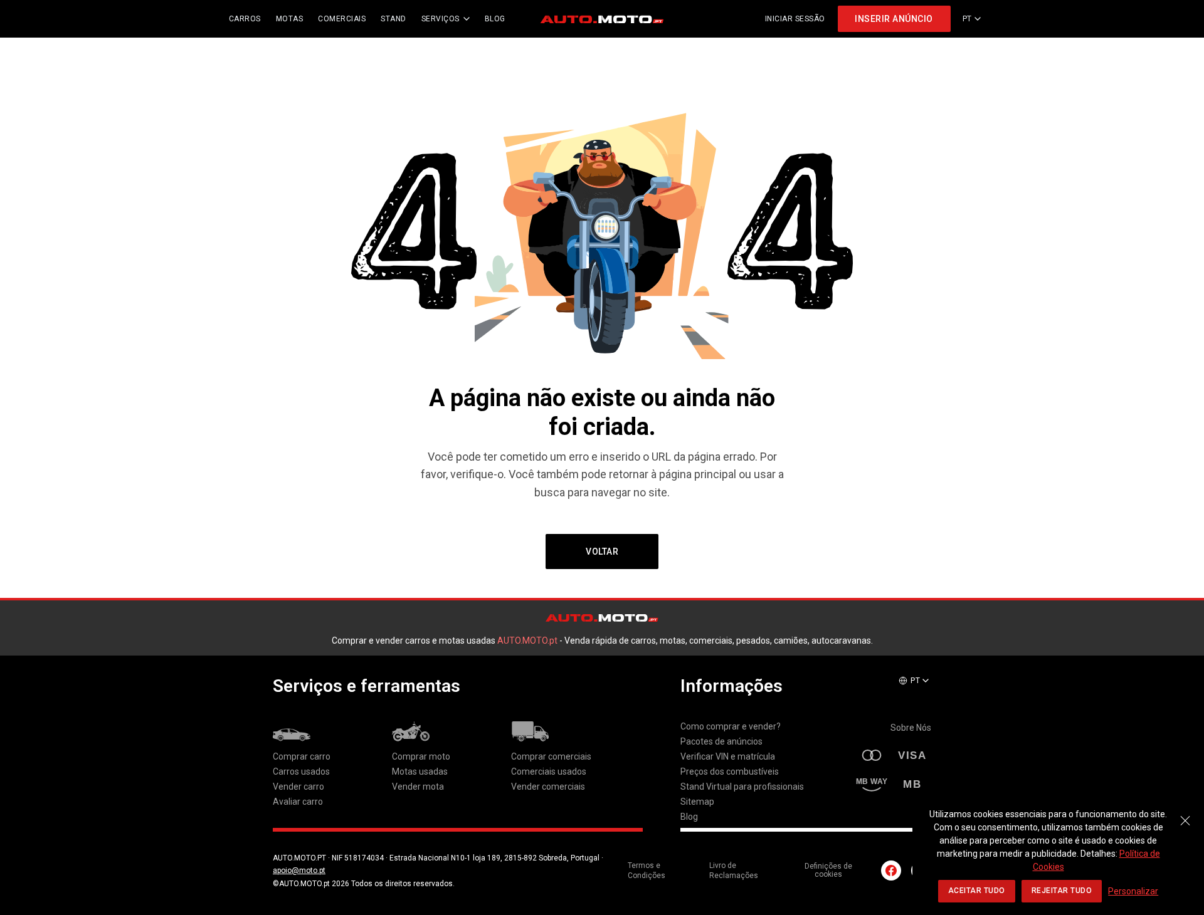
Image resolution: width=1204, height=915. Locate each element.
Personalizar (1133, 891)
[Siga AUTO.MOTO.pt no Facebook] (891, 870)
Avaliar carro (298, 802)
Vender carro (298, 787)
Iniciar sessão (795, 18)
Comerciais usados (548, 771)
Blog (689, 817)
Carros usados (301, 771)
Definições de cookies (828, 870)
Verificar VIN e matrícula (727, 756)
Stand (393, 18)
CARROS (245, 18)
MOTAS (290, 18)
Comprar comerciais (551, 756)
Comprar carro (301, 756)
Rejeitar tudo (1062, 890)
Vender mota (418, 787)
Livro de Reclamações (733, 871)
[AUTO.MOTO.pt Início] (602, 19)
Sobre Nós (910, 728)
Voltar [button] (602, 551)
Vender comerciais (548, 787)
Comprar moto (421, 756)
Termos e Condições (646, 871)
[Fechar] (1185, 814)
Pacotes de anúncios (721, 741)
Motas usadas (420, 771)
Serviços (440, 18)
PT (967, 19)
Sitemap (697, 802)
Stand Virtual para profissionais (742, 787)
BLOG (495, 18)
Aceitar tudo (976, 890)
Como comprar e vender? (730, 726)
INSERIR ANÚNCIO (894, 19)
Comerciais (342, 18)
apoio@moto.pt (299, 870)
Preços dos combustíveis (729, 771)
